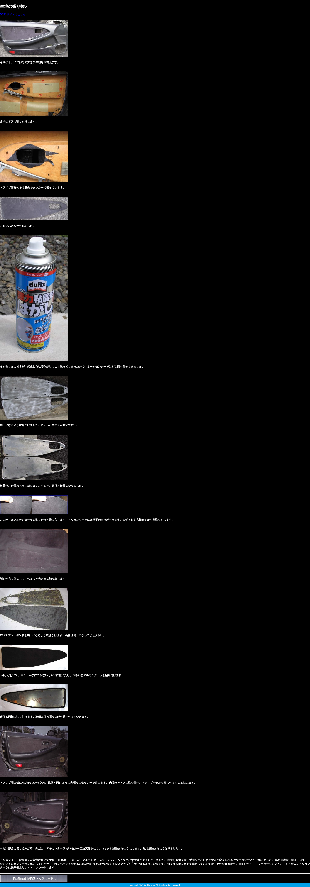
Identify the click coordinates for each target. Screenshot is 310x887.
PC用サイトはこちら (13, 14)
